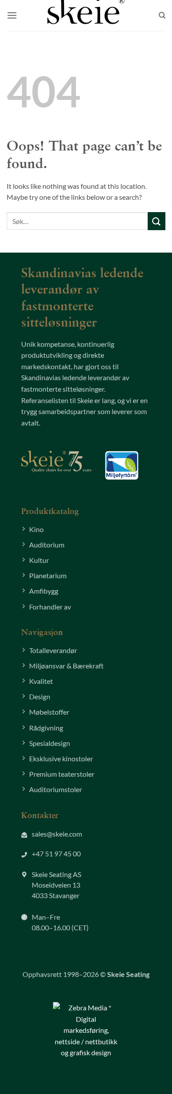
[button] (12, 15)
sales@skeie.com (57, 834)
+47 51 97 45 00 (56, 853)
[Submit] (156, 221)
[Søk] (162, 15)
